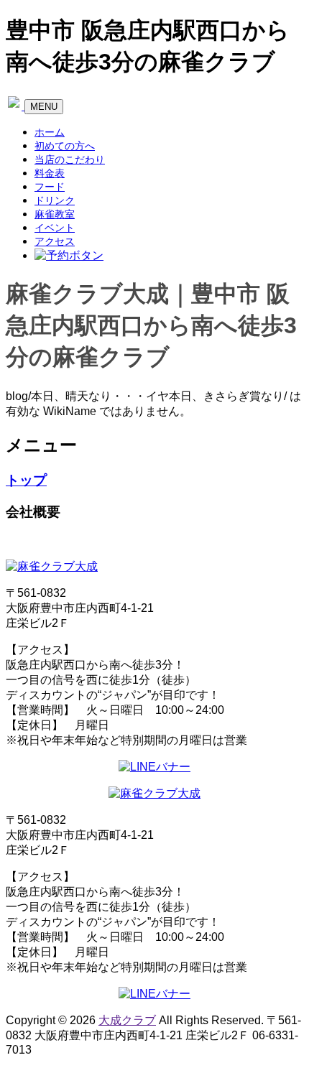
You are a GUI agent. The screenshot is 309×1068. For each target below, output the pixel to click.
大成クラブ (127, 1020)
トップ (26, 480)
